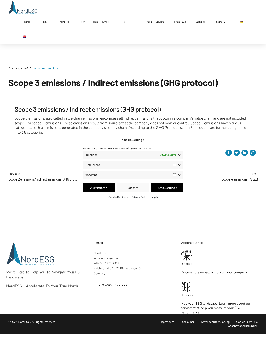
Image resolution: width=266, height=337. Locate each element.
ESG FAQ (180, 22)
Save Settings (167, 188)
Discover (187, 263)
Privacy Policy (140, 197)
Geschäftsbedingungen (243, 326)
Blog (126, 22)
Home (27, 22)
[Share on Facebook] (228, 153)
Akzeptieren (98, 188)
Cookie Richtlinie (247, 322)
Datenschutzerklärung (215, 322)
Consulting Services (96, 22)
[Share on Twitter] (237, 153)
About (201, 22)
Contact (222, 22)
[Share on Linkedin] (244, 153)
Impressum (167, 322)
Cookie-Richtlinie (118, 197)
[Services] (220, 287)
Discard (133, 188)
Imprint (155, 197)
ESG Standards (152, 22)
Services (187, 295)
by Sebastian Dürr (45, 68)
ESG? (44, 22)
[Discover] (220, 255)
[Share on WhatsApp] (253, 153)
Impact (64, 22)
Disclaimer (187, 322)
